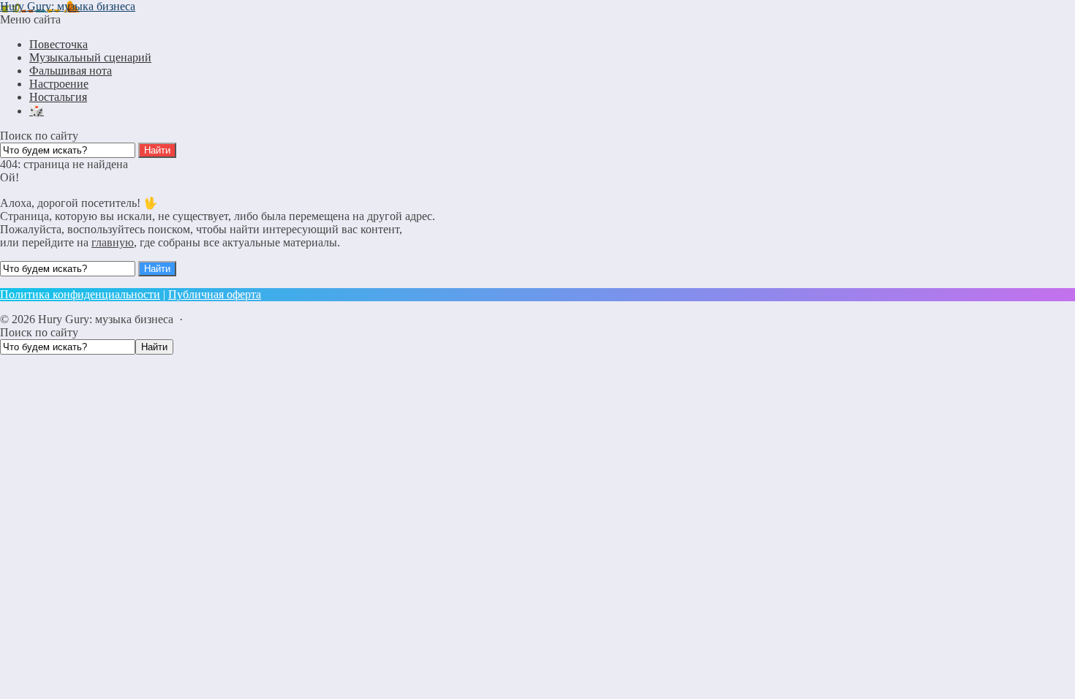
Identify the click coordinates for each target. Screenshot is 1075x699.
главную (112, 242)
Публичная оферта (214, 294)
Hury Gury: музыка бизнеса (67, 6)
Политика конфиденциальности (80, 294)
